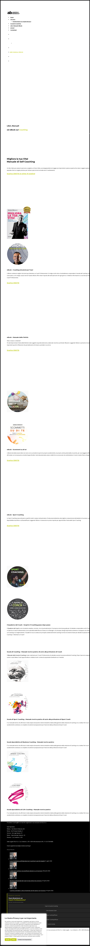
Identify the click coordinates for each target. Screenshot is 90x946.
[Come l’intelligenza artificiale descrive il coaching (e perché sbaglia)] (13, 859)
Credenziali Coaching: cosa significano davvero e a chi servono (26, 871)
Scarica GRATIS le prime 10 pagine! (21, 174)
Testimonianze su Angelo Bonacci (22, 21)
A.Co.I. (22, 902)
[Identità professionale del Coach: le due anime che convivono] (13, 878)
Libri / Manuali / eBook (16, 25)
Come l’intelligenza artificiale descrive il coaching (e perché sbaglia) (27, 861)
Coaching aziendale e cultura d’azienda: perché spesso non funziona (28, 890)
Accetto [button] (8, 939)
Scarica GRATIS (13, 283)
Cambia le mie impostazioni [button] (24, 939)
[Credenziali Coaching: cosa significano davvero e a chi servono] (13, 869)
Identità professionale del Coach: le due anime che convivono (26, 881)
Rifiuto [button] (13, 939)
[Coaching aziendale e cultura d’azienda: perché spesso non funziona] (13, 888)
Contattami (13, 30)
